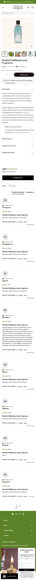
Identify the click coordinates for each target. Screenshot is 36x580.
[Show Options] (33, 567)
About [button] (6, 520)
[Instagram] (16, 514)
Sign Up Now (26, 570)
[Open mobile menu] (2, 7)
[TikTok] (20, 514)
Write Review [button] (18, 178)
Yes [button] (17, 222)
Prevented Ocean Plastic (20, 132)
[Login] (28, 7)
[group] (18, 169)
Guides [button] (6, 535)
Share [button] (25, 222)
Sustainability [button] (8, 530)
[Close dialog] (34, 549)
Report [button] (21, 222)
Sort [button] (4, 186)
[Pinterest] (23, 514)
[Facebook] (13, 514)
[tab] (18, 192)
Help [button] (5, 525)
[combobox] (26, 567)
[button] (25, 66)
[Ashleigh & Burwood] (18, 7)
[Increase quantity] (11, 75)
